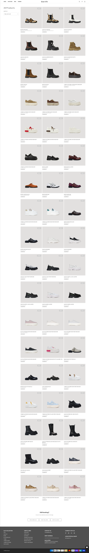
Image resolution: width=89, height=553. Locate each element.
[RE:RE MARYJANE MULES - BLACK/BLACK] (31, 237)
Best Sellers (44, 519)
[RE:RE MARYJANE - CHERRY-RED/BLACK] (74, 182)
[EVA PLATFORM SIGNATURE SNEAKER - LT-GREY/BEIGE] (74, 319)
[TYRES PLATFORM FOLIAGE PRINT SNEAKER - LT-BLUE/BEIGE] (53, 402)
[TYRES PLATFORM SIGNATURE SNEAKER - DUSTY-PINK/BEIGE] (74, 485)
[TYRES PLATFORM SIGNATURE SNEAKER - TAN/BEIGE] (53, 485)
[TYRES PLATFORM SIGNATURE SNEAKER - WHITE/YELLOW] (31, 402)
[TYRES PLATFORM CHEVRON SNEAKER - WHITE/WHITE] (74, 127)
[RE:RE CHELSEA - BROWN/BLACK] (31, 72)
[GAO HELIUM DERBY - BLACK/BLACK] (53, 458)
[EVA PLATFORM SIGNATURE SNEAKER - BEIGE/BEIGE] (53, 319)
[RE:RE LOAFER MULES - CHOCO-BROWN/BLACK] (31, 182)
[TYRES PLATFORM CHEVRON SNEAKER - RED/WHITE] (31, 127)
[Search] (79, 1)
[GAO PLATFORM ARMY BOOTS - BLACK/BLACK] (31, 429)
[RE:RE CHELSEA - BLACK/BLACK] (53, 72)
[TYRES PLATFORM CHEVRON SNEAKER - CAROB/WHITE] (53, 127)
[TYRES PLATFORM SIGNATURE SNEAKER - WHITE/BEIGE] (31, 210)
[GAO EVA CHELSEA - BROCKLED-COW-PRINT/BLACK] (53, 17)
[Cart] (84, 1)
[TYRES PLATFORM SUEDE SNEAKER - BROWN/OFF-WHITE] (31, 100)
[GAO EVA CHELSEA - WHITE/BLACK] (74, 17)
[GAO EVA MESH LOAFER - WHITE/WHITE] (53, 292)
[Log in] (82, 1)
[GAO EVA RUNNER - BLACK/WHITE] (74, 237)
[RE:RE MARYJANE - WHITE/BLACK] (53, 182)
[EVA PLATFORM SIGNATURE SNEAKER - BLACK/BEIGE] (31, 347)
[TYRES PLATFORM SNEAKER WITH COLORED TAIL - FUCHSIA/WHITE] (53, 347)
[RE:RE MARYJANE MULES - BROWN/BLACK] (74, 210)
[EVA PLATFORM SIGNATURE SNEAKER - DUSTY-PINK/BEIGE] (31, 319)
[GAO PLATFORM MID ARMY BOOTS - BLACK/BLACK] (74, 402)
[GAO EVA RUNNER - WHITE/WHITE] (53, 237)
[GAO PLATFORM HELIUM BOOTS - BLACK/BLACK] (74, 429)
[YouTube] (71, 533)
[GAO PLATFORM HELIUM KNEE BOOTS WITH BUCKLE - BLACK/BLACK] (53, 429)
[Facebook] (65, 533)
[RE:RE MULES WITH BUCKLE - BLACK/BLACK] (31, 374)
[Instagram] (68, 533)
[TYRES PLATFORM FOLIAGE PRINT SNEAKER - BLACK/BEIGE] (74, 458)
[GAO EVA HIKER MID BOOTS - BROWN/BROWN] (74, 45)
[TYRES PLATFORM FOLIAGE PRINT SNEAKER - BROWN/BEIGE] (31, 485)
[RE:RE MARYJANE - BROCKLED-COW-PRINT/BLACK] (31, 17)
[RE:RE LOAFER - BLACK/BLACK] (53, 155)
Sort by (6, 11)
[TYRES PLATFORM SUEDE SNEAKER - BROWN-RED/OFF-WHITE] (53, 100)
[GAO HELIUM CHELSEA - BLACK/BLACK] (31, 458)
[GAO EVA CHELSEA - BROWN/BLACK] (31, 45)
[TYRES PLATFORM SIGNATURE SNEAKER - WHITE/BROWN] (74, 374)
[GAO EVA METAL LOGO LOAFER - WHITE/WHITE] (74, 264)
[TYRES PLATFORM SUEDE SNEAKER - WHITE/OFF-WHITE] (74, 100)
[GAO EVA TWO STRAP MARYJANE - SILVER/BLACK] (31, 264)
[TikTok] (74, 533)
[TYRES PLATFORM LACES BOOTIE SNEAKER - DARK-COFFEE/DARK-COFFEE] (74, 72)
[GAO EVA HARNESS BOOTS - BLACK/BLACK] (53, 45)
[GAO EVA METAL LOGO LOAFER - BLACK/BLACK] (31, 292)
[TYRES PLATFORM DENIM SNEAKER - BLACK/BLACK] (31, 155)
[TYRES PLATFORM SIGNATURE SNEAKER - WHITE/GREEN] (53, 210)
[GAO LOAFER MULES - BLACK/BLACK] (53, 374)
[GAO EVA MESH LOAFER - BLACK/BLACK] (74, 292)
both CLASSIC (56, 519)
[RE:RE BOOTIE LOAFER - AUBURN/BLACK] (74, 155)
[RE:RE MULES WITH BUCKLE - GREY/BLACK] (74, 347)
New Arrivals (33, 519)
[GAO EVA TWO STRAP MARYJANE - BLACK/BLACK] (53, 264)
